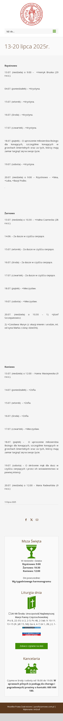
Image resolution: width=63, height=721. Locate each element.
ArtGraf (36, 709)
